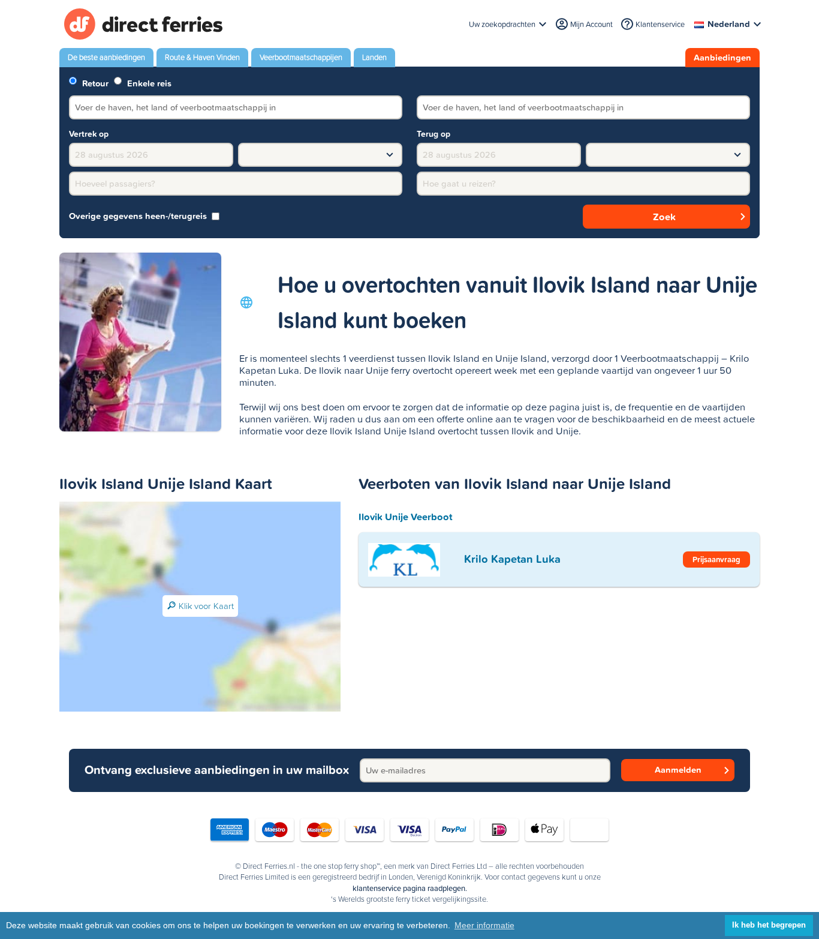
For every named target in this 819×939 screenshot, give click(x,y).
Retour (94, 82)
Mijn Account (591, 24)
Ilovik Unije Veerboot (406, 516)
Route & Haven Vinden (202, 57)
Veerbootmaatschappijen (301, 57)
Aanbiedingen (722, 57)
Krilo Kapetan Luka (512, 559)
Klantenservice (660, 24)
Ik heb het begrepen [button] (769, 925)
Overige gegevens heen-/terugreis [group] (138, 216)
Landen (374, 57)
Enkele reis (148, 82)
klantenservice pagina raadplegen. (410, 888)
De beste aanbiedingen (106, 57)
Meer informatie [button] (484, 925)
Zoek (664, 216)
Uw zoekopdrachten (502, 24)
